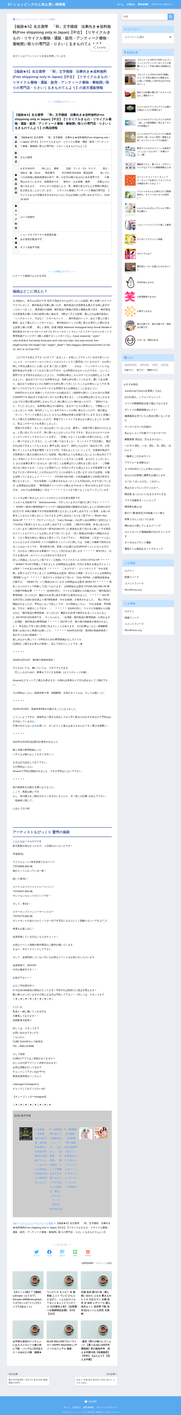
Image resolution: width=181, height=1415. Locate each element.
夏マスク (140, 370)
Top (14, 1223)
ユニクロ (164, 365)
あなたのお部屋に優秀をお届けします (145, 475)
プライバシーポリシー (162, 4)
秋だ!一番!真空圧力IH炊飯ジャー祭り (145, 513)
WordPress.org (133, 589)
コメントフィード (134, 583)
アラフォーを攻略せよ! (137, 462)
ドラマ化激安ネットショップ (140, 500)
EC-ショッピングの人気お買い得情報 (36, 4)
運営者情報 (143, 4)
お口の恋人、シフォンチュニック (143, 397)
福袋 (34, 725)
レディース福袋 (44, 1223)
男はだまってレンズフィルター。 (143, 487)
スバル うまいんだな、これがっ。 (143, 481)
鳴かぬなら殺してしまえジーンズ (143, 525)
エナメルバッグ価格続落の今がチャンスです (147, 534)
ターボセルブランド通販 (138, 542)
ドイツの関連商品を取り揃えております (146, 403)
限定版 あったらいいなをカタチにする (145, 494)
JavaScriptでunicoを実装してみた (143, 391)
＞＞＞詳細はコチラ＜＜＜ (62, 101)
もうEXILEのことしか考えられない (144, 469)
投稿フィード (132, 577)
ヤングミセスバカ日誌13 (138, 426)
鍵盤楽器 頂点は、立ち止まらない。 (144, 439)
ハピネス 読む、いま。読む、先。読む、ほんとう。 (148, 447)
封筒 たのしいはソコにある (139, 519)
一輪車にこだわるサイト (138, 456)
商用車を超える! (133, 506)
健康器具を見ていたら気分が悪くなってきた (147, 418)
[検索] (171, 17)
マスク (155, 365)
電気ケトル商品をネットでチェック (144, 549)
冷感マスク (129, 370)
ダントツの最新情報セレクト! (141, 409)
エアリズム (144, 365)
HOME (92, 1401)
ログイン (129, 570)
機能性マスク (152, 370)
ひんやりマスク (131, 365)
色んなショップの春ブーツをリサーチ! (145, 433)
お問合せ (131, 4)
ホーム (120, 4)
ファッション (26, 1223)
